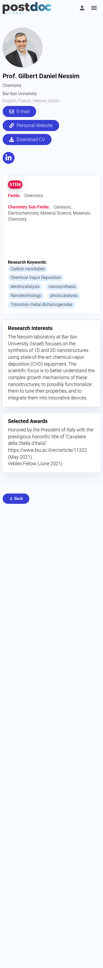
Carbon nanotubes (28, 268)
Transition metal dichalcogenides (41, 304)
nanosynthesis (62, 286)
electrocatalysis (25, 286)
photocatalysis (64, 295)
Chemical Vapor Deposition (36, 277)
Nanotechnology (26, 295)
